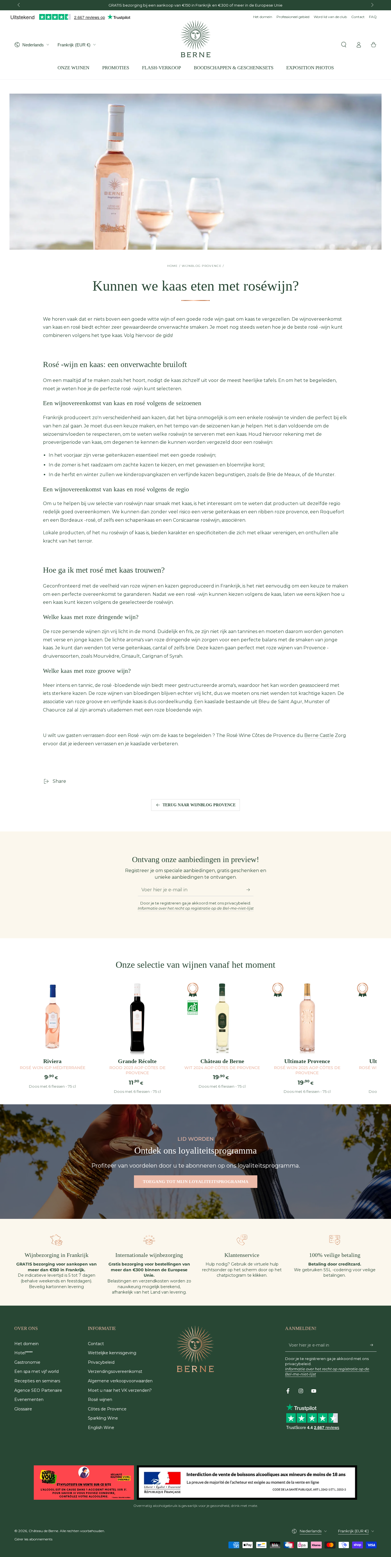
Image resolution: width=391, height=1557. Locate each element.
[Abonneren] (250, 889)
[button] (343, 44)
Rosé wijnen (100, 1399)
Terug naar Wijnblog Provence (199, 805)
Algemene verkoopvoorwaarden (120, 1380)
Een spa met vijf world (36, 1371)
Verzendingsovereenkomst (115, 1371)
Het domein (262, 17)
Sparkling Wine (103, 1418)
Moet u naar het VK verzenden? (120, 1390)
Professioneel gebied (293, 17)
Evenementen (29, 1399)
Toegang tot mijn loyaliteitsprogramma (195, 1181)
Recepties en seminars (37, 1380)
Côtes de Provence (107, 1409)
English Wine (101, 1427)
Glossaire (23, 1409)
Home (172, 266)
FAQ (373, 17)
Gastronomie (27, 1362)
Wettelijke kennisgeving (112, 1352)
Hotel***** (23, 1352)
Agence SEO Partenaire (38, 1390)
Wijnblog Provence (202, 266)
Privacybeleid (101, 1362)
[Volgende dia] (372, 5)
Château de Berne (43, 1531)
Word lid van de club (330, 17)
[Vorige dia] (19, 5)
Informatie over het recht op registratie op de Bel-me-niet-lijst (196, 908)
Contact (358, 17)
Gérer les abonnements (33, 1539)
